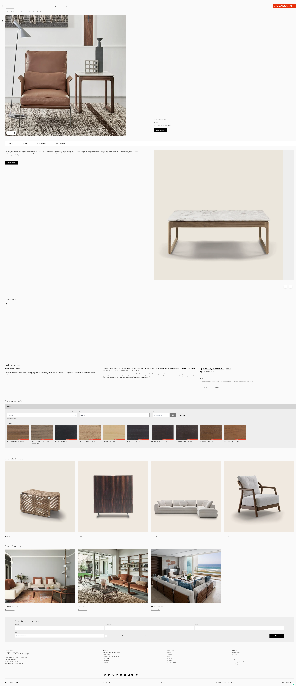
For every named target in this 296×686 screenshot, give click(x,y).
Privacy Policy (235, 663)
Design (10, 143)
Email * (197, 624)
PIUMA (81, 536)
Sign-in (205, 387)
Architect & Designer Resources (66, 6)
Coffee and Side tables (33, 11)
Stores (234, 650)
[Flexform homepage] (284, 6)
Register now (217, 387)
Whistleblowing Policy (238, 661)
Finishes (9, 406)
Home (8, 11)
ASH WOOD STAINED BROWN (184, 441)
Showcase (19, 6)
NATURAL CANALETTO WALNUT (15, 441)
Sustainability (107, 658)
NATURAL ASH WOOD (109, 441)
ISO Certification (236, 667)
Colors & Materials (60, 143)
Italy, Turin (82, 606)
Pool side (169, 660)
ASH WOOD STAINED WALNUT (208, 441)
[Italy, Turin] (113, 576)
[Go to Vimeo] (128, 675)
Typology (9, 411)
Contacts (162, 682)
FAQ (233, 669)
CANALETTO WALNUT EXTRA (159, 441)
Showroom (106, 662)
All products (24, 11)
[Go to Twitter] (112, 675)
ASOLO (154, 536)
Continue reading (10, 610)
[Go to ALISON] (259, 496)
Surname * (108, 624)
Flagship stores (236, 652)
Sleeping (169, 654)
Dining (169, 656)
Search (155, 411)
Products (10, 6)
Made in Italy (106, 654)
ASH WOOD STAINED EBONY (63, 441)
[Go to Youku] (132, 675)
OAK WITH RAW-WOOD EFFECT (88, 441)
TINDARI (8, 536)
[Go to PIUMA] (113, 496)
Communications (46, 6)
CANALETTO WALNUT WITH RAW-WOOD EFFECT (40, 442)
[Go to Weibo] (136, 675)
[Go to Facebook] (108, 675)
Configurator (24, 143)
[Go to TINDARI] (40, 496)
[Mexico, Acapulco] (186, 576)
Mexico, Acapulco (157, 606)
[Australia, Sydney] (40, 576)
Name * (17, 624)
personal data (129, 636)
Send (276, 635)
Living (169, 652)
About (36, 6)
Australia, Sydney (11, 606)
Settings (170, 650)
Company (106, 650)
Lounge (169, 658)
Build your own (160, 130)
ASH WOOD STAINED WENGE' (135, 441)
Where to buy (11, 162)
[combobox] (42, 415)
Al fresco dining (171, 662)
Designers (106, 660)
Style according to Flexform (111, 656)
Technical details (41, 143)
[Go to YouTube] (120, 675)
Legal (234, 659)
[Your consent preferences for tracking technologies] (293, 684)
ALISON (227, 536)
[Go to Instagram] (104, 675)
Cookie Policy (235, 665)
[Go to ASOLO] (186, 496)
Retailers (234, 654)
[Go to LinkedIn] (124, 675)
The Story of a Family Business (111, 652)
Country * (17, 632)
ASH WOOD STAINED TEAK (231, 441)
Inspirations (28, 6)
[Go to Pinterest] (116, 675)
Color (80, 411)
